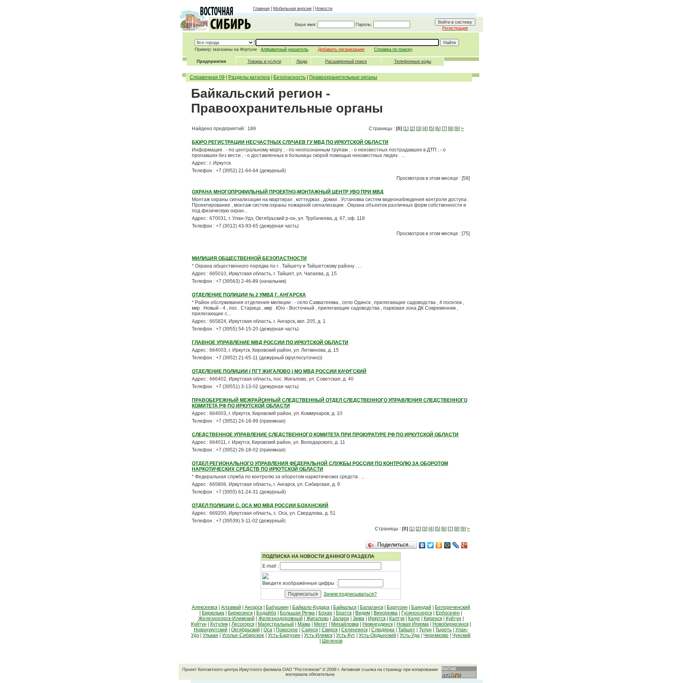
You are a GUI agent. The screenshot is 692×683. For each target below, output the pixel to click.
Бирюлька (213, 613)
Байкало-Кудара (311, 607)
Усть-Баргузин (284, 635)
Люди (301, 61)
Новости (323, 8)
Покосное (287, 630)
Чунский (461, 635)
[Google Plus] (464, 545)
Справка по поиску (393, 49)
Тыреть (443, 630)
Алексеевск (204, 607)
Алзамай (231, 607)
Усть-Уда (410, 635)
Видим (362, 613)
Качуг (414, 618)
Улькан (210, 635)
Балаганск (371, 607)
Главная (261, 8)
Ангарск (253, 607)
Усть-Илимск (318, 635)
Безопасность (290, 77)
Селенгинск (354, 630)
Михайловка (345, 624)
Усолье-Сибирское (243, 635)
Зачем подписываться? (350, 594)
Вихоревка (386, 613)
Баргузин (397, 607)
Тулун (425, 630)
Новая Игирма (412, 624)
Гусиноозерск (416, 613)
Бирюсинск (240, 613)
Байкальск (344, 607)
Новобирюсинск (450, 624)
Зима (358, 618)
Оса (268, 630)
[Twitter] (430, 545)
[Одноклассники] (439, 545)
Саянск (310, 630)
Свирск (330, 630)
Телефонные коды (412, 61)
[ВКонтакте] (422, 545)
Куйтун (453, 618)
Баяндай (421, 607)
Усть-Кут (345, 635)
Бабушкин (277, 607)
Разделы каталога (249, 77)
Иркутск (377, 618)
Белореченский (452, 607)
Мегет (321, 624)
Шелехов (332, 641)
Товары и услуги (264, 61)
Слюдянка (382, 630)
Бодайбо (266, 613)
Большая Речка (297, 613)
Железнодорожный (280, 618)
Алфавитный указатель (284, 49)
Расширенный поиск (346, 61)
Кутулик (219, 624)
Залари (340, 618)
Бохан (325, 613)
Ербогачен (448, 613)
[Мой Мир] (447, 545)
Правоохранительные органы (343, 77)
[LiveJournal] (456, 545)
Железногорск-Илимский (226, 618)
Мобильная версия (292, 8)
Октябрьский (245, 630)
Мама (304, 624)
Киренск (433, 618)
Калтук (396, 618)
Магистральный (276, 624)
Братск (344, 613)
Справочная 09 (207, 77)
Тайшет (406, 630)
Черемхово (436, 635)
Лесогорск (242, 624)
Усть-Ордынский (377, 635)
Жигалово (317, 618)
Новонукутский (210, 630)
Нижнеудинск (377, 624)
